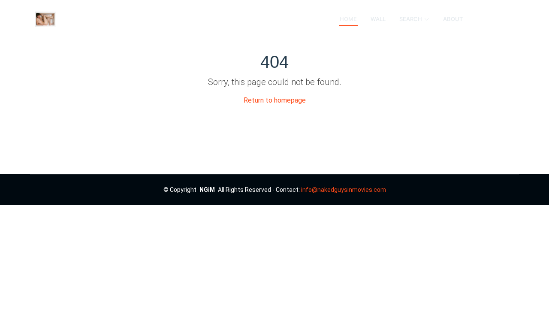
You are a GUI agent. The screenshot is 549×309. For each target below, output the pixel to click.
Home (348, 18)
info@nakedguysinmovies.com (343, 189)
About (453, 18)
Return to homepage (275, 100)
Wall (378, 18)
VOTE (495, 19)
